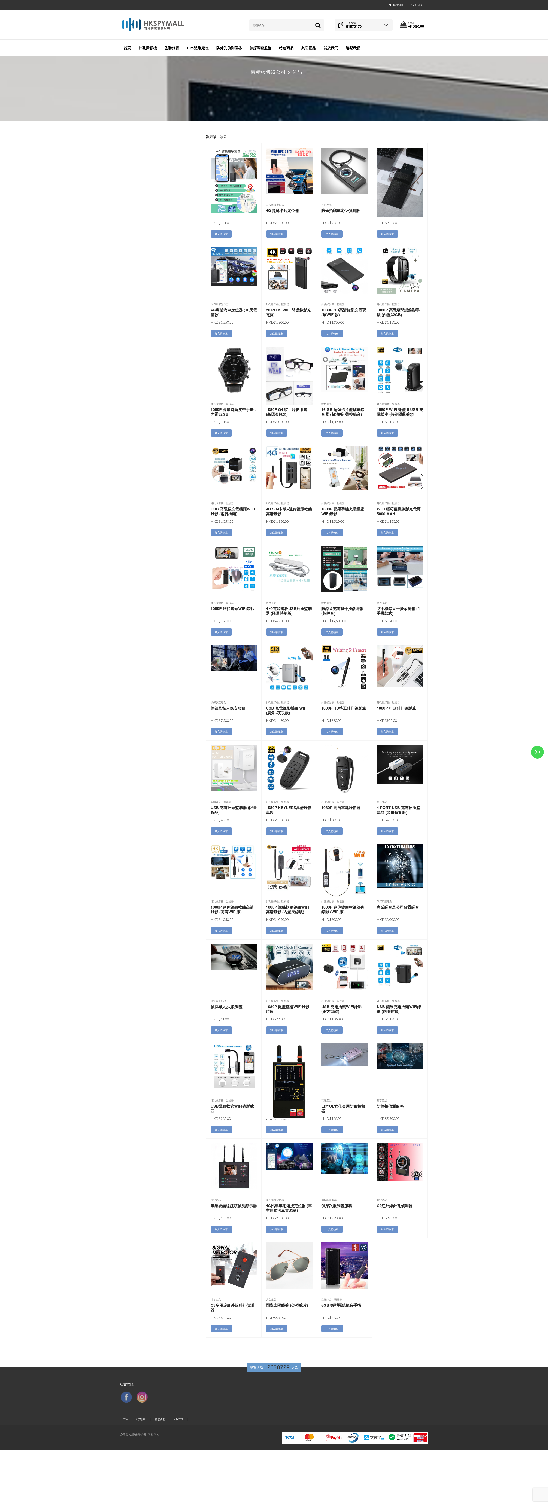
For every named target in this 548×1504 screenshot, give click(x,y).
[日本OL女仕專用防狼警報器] (344, 1054)
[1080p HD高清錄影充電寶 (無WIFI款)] (344, 270)
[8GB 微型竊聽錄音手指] (344, 1265)
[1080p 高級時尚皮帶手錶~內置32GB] (234, 369)
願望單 (419, 5)
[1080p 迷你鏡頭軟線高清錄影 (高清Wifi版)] (234, 862)
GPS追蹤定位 (198, 48)
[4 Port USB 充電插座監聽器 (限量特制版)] (400, 763)
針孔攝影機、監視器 (277, 304)
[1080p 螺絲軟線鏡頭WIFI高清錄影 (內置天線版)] (289, 867)
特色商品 (286, 48)
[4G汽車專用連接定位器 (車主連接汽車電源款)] (289, 1155)
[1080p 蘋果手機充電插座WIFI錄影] (344, 467)
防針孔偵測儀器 (229, 48)
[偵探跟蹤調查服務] (344, 1158)
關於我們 (331, 48)
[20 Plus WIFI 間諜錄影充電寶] (289, 268)
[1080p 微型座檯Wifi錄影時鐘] (289, 966)
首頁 (127, 48)
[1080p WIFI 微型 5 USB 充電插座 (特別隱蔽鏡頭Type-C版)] (400, 369)
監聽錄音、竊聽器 (221, 801)
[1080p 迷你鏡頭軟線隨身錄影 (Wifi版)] (344, 871)
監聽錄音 (172, 48)
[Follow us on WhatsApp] (537, 752)
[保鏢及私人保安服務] (234, 657)
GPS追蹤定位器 (275, 204)
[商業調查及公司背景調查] (400, 865)
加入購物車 (221, 234)
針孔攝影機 (148, 48)
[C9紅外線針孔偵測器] (400, 1161)
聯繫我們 (353, 48)
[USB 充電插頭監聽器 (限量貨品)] (234, 767)
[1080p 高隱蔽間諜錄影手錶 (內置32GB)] (400, 270)
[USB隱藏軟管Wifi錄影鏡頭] (234, 1066)
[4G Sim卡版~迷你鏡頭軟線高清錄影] (289, 467)
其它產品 (308, 48)
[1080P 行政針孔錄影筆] (400, 665)
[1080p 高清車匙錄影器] (344, 768)
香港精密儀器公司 (266, 71)
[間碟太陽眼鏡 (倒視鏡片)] (289, 1265)
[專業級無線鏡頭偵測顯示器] (234, 1165)
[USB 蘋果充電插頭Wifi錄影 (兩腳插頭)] (400, 966)
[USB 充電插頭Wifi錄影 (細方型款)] (344, 966)
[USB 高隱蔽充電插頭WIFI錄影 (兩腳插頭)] (234, 464)
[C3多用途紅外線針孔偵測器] (234, 1265)
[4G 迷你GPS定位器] (234, 180)
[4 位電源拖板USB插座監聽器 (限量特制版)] (289, 565)
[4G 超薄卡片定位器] (289, 170)
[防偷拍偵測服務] (400, 1055)
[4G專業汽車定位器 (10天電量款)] (234, 266)
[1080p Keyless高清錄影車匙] (289, 767)
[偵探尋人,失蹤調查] (234, 956)
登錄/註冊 (398, 5)
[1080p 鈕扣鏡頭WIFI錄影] (234, 568)
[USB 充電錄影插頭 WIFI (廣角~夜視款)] (289, 668)
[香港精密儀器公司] (153, 25)
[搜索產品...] (318, 25)
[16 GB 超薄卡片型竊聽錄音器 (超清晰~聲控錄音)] (344, 368)
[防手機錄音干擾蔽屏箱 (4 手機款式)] (400, 566)
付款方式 (178, 1419)
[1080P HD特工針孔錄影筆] (344, 668)
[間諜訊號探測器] (289, 1080)
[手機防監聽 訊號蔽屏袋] (400, 182)
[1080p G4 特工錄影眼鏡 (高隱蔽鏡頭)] (289, 375)
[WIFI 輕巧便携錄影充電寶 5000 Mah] (400, 467)
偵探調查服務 (260, 48)
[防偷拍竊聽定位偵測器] (344, 170)
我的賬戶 (141, 1419)
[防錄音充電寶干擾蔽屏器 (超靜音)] (344, 568)
